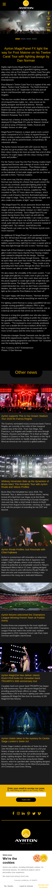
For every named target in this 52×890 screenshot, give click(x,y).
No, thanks (8, 886)
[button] (17, 39)
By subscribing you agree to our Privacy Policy (26, 789)
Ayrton (26, 5)
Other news (26, 372)
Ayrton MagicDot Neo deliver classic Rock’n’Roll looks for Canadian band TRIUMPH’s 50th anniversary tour (20, 678)
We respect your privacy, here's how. (16, 876)
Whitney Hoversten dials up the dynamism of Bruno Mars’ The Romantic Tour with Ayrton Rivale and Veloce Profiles (25, 484)
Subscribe (26, 800)
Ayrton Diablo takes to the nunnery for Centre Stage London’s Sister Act (25, 740)
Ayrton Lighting (26, 836)
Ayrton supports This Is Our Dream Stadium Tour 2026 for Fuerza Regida (24, 417)
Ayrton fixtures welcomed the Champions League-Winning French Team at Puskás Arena (23, 617)
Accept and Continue (43, 886)
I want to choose (26, 886)
